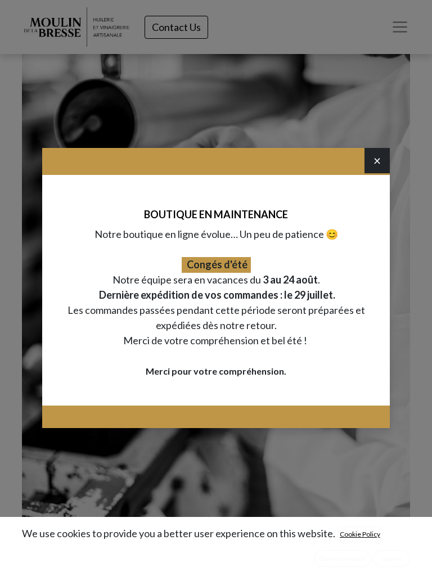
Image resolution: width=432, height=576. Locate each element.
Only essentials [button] (342, 558)
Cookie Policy (360, 534)
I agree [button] (391, 558)
